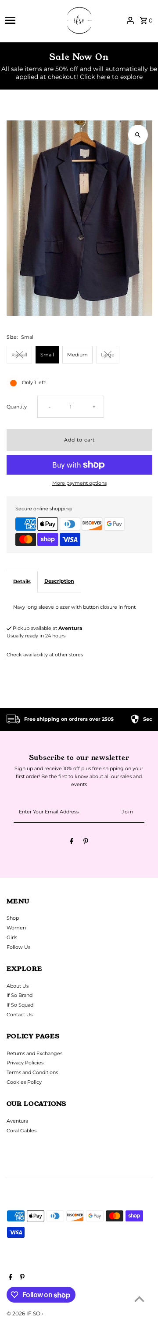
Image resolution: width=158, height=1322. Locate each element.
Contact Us (19, 1014)
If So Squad (20, 1005)
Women (16, 928)
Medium (77, 355)
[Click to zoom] (138, 135)
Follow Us (18, 947)
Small (47, 355)
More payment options (79, 483)
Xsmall (19, 355)
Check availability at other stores (45, 655)
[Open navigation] (31, 20)
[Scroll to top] (139, 1299)
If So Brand (19, 995)
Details (22, 581)
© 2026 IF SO (24, 1313)
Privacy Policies (25, 1063)
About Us (18, 986)
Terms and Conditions (32, 1072)
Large (108, 355)
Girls (12, 937)
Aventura (17, 1121)
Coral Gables (21, 1130)
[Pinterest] (85, 842)
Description (59, 581)
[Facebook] (71, 842)
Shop (13, 918)
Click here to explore (111, 77)
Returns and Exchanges (34, 1053)
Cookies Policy (24, 1082)
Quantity (17, 407)
